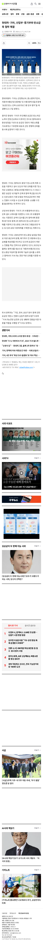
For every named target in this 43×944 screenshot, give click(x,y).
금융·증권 (30, 14)
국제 (37, 14)
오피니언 (5, 14)
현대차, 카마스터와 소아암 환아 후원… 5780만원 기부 (21, 336)
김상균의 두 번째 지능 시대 (14, 546)
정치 (12, 14)
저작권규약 (13, 913)
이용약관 (4, 913)
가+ (39, 43)
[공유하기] (31, 4)
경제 (17, 14)
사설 (4, 750)
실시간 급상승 (30, 625)
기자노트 (6, 869)
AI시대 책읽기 (8, 828)
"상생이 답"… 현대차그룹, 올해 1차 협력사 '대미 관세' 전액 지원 (21, 345)
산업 (22, 14)
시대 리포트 (7, 423)
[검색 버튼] (35, 3)
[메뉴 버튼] (39, 4)
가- (29, 43)
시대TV (5, 458)
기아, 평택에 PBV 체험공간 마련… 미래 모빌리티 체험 (21, 350)
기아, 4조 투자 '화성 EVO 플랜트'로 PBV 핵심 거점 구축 (21, 355)
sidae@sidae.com (26, 367)
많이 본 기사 (13, 625)
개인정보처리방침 (23, 913)
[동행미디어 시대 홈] (9, 4)
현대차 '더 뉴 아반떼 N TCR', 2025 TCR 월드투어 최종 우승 (21, 340)
